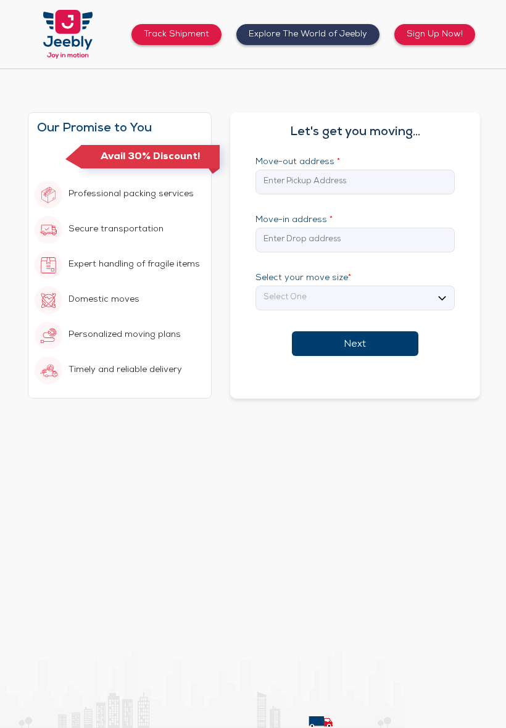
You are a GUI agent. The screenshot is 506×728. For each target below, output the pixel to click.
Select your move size (303, 278)
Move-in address (294, 220)
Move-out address (297, 162)
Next (355, 345)
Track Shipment (176, 34)
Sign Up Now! (435, 34)
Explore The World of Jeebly (308, 34)
